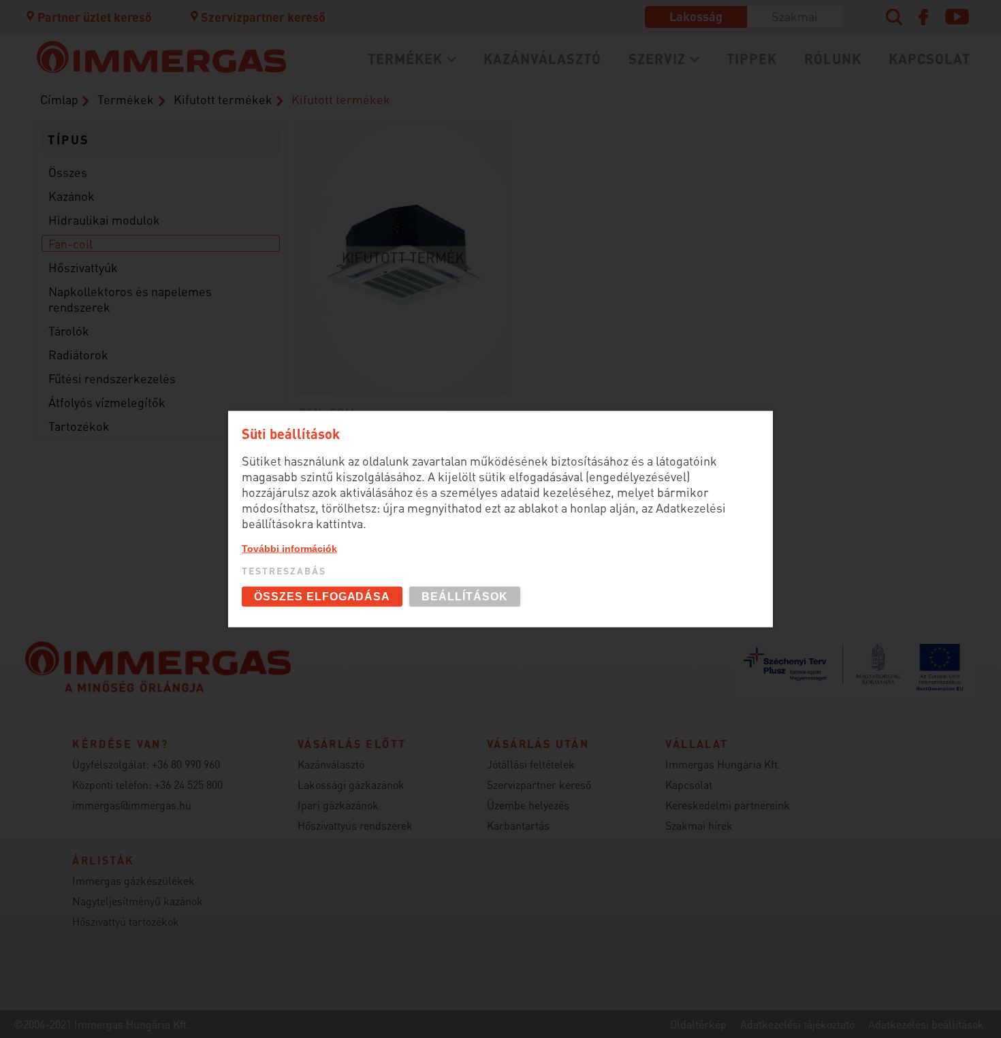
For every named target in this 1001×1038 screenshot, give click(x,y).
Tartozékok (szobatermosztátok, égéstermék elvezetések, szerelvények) (545, 98)
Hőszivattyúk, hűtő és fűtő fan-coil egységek (253, 136)
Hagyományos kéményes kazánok (526, 128)
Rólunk (832, 58)
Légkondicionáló (199, 166)
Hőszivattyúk (83, 267)
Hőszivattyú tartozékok (125, 921)
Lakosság (695, 16)
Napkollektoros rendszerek (232, 249)
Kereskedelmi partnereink (727, 805)
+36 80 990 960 (186, 764)
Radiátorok (78, 354)
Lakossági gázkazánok (217, 90)
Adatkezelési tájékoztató (797, 1024)
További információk (289, 547)
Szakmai (795, 16)
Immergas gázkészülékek (133, 880)
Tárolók (68, 330)
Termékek (405, 58)
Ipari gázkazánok (338, 805)
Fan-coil (70, 243)
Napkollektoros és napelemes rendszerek (130, 298)
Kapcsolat (929, 58)
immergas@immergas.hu (131, 805)
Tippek (752, 58)
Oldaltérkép (698, 1024)
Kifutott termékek (479, 166)
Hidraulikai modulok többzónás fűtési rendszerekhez (263, 219)
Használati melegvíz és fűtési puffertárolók (281, 189)
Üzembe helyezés (200, 112)
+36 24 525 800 (189, 784)
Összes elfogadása (322, 596)
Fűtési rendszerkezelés (112, 378)
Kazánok (71, 196)
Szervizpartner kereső (263, 17)
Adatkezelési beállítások (926, 1024)
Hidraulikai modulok (104, 219)
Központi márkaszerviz (218, 90)
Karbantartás (189, 135)
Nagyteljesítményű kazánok (137, 901)
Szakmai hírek (699, 825)
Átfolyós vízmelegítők (106, 402)
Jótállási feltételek (531, 764)
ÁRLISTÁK (454, 189)
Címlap (59, 99)
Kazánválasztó (542, 58)
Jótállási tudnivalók (209, 157)
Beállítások (465, 596)
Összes (67, 172)
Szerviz (657, 58)
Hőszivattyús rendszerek (355, 825)
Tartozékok (79, 426)
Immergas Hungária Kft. (722, 764)
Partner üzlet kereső (94, 17)
